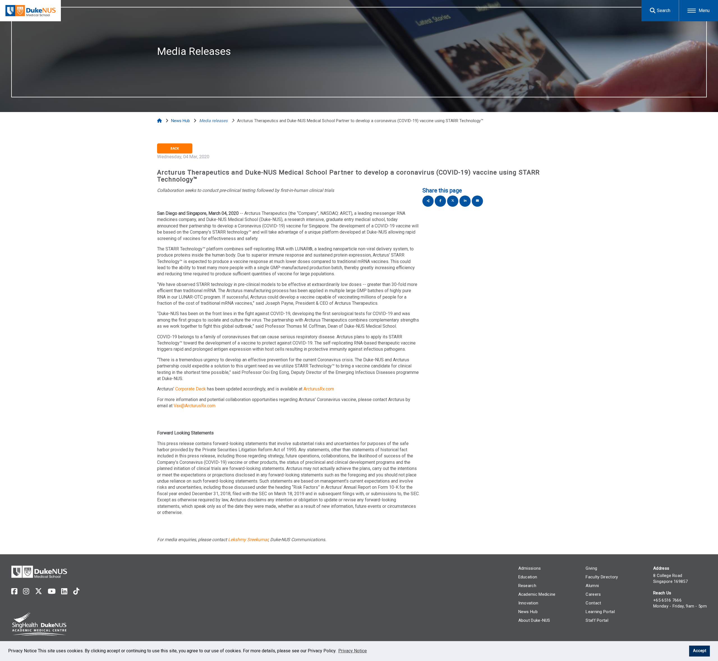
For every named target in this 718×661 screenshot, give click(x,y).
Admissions (529, 568)
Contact (593, 603)
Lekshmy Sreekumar (248, 539)
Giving (591, 568)
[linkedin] (64, 591)
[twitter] (38, 591)
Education (527, 576)
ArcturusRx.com (318, 389)
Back (175, 148)
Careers (593, 594)
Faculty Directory (602, 576)
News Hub (528, 611)
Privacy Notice (352, 650)
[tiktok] (76, 591)
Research (527, 585)
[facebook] (14, 591)
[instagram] (26, 591)
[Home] (160, 120)
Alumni (592, 585)
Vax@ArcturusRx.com (194, 405)
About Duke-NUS (534, 620)
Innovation (528, 603)
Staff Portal (597, 620)
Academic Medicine (537, 594)
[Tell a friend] (477, 201)
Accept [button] (699, 650)
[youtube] (52, 591)
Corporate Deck (191, 389)
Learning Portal (600, 611)
